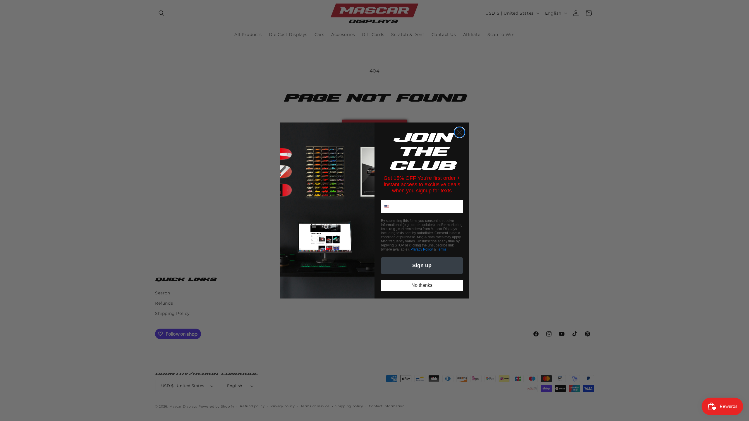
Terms (441, 249)
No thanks (421, 285)
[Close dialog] (459, 132)
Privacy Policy (421, 249)
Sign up (422, 265)
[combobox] (390, 206)
